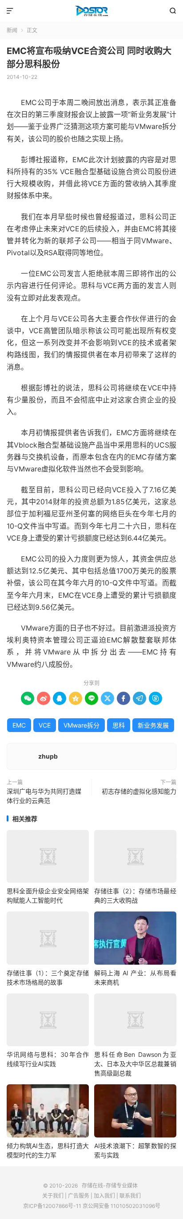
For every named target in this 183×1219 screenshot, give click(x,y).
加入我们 (104, 1195)
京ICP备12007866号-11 (52, 1206)
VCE (45, 725)
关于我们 (53, 1195)
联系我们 (130, 1195)
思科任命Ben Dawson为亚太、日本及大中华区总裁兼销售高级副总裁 (135, 1064)
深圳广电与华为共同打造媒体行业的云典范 (44, 795)
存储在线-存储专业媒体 (91, 11)
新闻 (12, 30)
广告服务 (78, 1195)
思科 (118, 725)
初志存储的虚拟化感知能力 (139, 791)
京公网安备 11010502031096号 (121, 1206)
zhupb (48, 756)
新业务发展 (153, 725)
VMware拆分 (81, 725)
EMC (19, 725)
